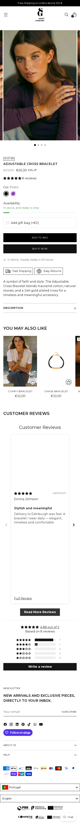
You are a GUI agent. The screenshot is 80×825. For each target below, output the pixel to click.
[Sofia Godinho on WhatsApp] (35, 724)
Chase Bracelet (56, 391)
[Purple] (13, 193)
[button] (12, 178)
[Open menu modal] (5, 14)
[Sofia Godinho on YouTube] (41, 724)
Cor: (10, 187)
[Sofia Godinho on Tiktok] (29, 724)
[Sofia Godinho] (40, 14)
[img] (23, 493)
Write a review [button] (40, 666)
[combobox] (40, 787)
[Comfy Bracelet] (20, 361)
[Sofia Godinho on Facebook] (5, 724)
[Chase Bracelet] (56, 361)
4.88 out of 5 (49, 627)
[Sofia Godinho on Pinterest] (23, 724)
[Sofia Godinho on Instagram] (11, 724)
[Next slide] (74, 524)
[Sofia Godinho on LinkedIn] (17, 724)
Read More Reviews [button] (40, 612)
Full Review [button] (23, 598)
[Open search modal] (66, 14)
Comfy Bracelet (20, 391)
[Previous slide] (6, 524)
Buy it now (39, 248)
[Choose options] (68, 382)
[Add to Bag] (32, 382)
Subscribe (69, 711)
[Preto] (6, 193)
